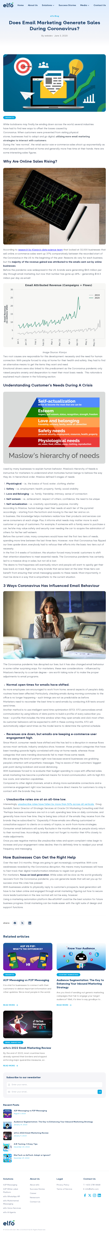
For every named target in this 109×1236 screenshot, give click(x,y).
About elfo (34, 1185)
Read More (9, 1005)
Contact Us (100, 5)
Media (83, 5)
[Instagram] (94, 1195)
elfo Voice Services (12, 1208)
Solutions (47, 5)
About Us (33, 5)
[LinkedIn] (99, 1195)
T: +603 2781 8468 (91, 1185)
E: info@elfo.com (91, 1189)
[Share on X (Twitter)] (22, 923)
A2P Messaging (10, 1185)
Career (33, 1193)
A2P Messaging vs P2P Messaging (26, 980)
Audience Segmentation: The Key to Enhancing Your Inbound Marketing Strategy (80, 983)
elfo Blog (54, 16)
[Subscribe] (100, 1092)
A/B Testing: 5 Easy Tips (25, 1144)
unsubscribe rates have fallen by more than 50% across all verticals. (56, 804)
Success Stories (67, 5)
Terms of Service (64, 1189)
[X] (89, 1195)
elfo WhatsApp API (11, 1196)
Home (21, 5)
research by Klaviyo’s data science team (40, 249)
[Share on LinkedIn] (30, 923)
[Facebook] (85, 1195)
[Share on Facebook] (15, 923)
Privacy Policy (63, 1185)
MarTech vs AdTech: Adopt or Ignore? (32, 1155)
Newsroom (35, 1197)
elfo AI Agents (9, 1212)
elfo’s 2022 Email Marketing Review (27, 1047)
